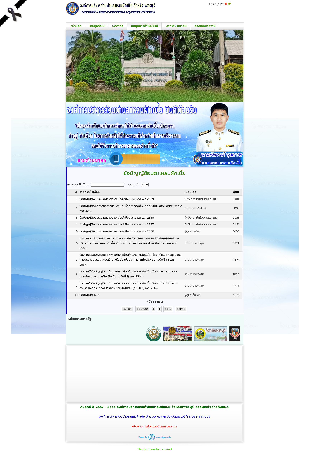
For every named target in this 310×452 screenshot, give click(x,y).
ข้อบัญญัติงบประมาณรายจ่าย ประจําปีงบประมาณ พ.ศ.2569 (116, 199)
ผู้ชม (236, 192)
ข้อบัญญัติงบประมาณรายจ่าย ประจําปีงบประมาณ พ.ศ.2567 (116, 224)
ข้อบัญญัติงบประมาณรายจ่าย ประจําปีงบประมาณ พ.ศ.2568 (116, 218)
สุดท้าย (181, 309)
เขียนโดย (190, 192)
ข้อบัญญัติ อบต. (89, 295)
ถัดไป (168, 309)
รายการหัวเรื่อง (89, 192)
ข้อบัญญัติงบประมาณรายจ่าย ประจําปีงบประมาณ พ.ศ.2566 (116, 231)
